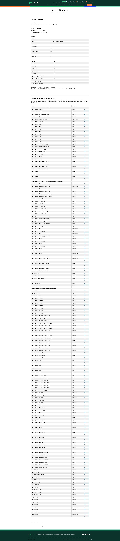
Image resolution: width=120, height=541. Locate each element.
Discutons (73, 534)
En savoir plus (56, 534)
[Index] (60, 14)
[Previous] (57, 14)
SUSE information (36, 28)
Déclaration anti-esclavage (49, 534)
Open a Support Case (32, 539)
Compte (78, 1)
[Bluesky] (91, 534)
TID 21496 (73, 88)
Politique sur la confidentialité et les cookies (82, 539)
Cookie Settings (73, 539)
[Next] (63, 14)
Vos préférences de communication (63, 534)
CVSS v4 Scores (33, 59)
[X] (87, 534)
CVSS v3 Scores (33, 36)
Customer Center (72, 1)
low (44, 32)
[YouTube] (83, 534)
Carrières (37, 534)
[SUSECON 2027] (64, 1)
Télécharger (89, 4)
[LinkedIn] (89, 534)
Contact (84, 4)
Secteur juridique (41, 534)
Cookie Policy (90, 539)
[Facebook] (85, 534)
